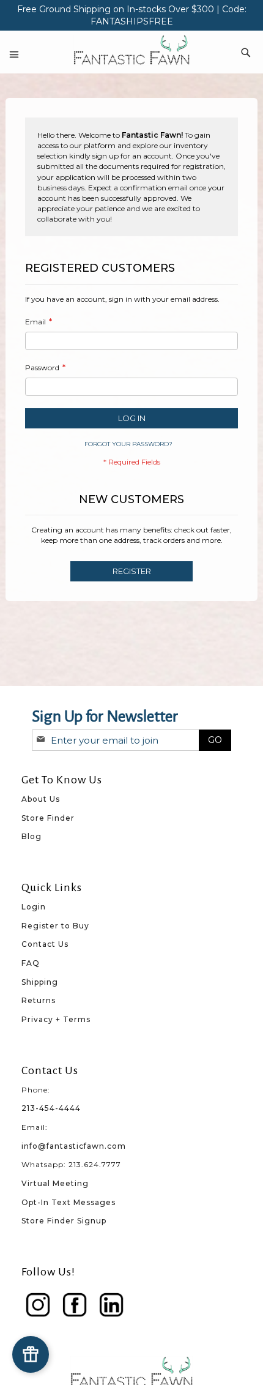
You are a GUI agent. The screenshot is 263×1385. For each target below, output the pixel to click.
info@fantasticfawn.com (73, 1146)
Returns (38, 1000)
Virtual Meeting (55, 1183)
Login (33, 906)
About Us (40, 799)
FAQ (30, 963)
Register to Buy (55, 925)
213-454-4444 (51, 1108)
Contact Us (45, 944)
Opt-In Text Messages (68, 1202)
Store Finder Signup (63, 1220)
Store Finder (48, 818)
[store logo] (131, 50)
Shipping (39, 982)
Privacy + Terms (56, 1019)
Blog (31, 836)
